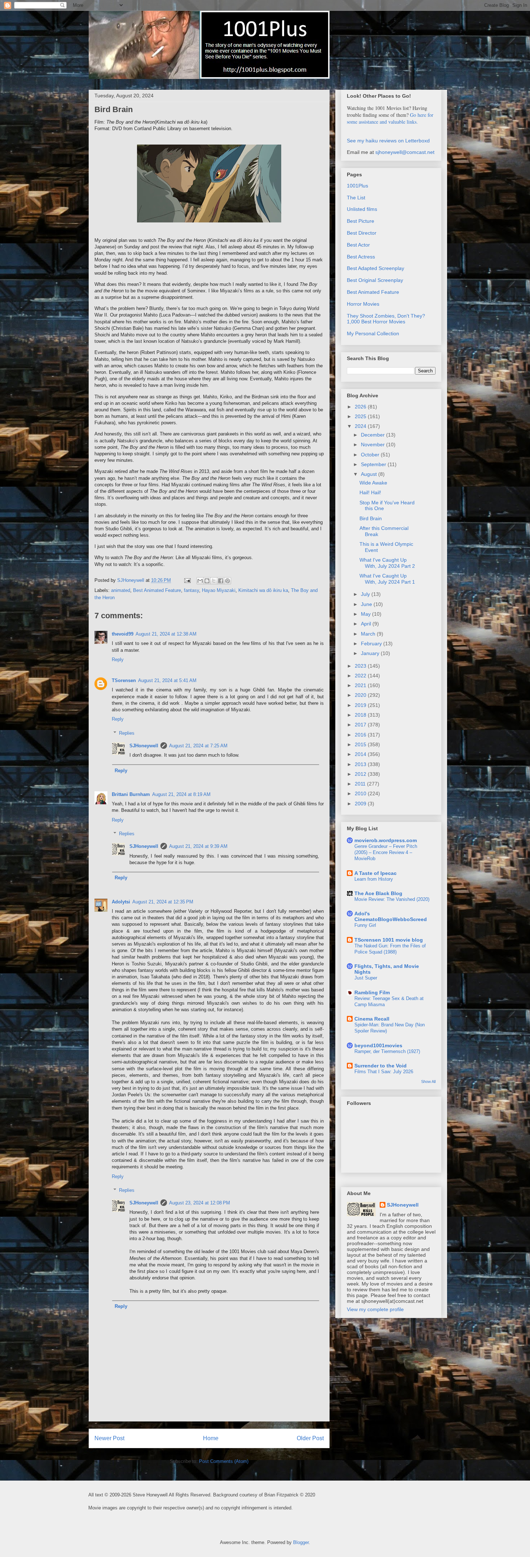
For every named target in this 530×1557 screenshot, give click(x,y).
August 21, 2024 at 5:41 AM (167, 680)
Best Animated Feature (157, 590)
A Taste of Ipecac (375, 873)
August (369, 474)
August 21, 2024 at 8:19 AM (181, 794)
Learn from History (373, 879)
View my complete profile (375, 1309)
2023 (361, 666)
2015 (361, 744)
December (373, 435)
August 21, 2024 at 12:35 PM (162, 901)
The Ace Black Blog (378, 893)
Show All (428, 1081)
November (373, 444)
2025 (361, 416)
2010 (361, 793)
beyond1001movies (378, 1045)
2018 (361, 715)
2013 (361, 764)
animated (120, 590)
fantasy (191, 590)
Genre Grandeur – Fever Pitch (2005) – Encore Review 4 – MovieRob (385, 853)
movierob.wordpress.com (385, 840)
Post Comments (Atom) (223, 1461)
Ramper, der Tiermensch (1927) (387, 1051)
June (367, 604)
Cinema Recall (371, 1019)
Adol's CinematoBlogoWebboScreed (390, 916)
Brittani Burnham (131, 794)
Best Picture (360, 221)
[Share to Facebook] (220, 580)
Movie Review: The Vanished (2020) (391, 899)
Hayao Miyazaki (218, 590)
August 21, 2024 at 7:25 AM (198, 745)
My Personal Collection (373, 333)
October (371, 454)
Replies (126, 733)
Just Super (365, 978)
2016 (361, 735)
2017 (361, 724)
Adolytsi (121, 901)
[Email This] (200, 580)
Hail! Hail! (370, 492)
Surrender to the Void (380, 1066)
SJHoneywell (143, 745)
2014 (361, 754)
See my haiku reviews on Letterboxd (388, 140)
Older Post (310, 1438)
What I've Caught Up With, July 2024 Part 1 (387, 579)
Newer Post (109, 1438)
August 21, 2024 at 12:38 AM (166, 634)
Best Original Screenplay (375, 280)
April (366, 624)
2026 (361, 407)
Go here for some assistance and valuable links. (390, 118)
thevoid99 (122, 634)
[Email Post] (187, 580)
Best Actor (358, 245)
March (369, 634)
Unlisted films (362, 209)
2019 (361, 705)
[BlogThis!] (207, 580)
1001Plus (357, 186)
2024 (361, 426)
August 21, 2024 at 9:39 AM (198, 846)
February (372, 643)
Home (210, 1438)
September (374, 464)
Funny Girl (365, 925)
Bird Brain (370, 518)
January (371, 653)
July (366, 594)
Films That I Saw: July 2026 (383, 1071)
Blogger (301, 1542)
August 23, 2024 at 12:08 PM (199, 1203)
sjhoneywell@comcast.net (404, 152)
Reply (118, 659)
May (366, 614)
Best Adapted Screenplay (375, 268)
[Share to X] (213, 580)
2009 (361, 803)
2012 (361, 774)
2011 (361, 784)
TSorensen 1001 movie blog (388, 940)
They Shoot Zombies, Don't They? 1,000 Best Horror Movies (386, 319)
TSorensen (124, 680)
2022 (361, 675)
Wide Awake (373, 483)
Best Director (361, 233)
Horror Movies (363, 304)
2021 (361, 685)
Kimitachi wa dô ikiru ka (263, 590)
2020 (361, 695)
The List (356, 197)
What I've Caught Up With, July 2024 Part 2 (387, 563)
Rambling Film (372, 992)
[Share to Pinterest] (227, 580)
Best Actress (361, 257)
